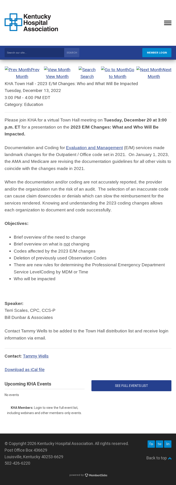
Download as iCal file (24, 369)
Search (71, 52)
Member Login (157, 52)
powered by (76, 475)
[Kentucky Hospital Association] (31, 31)
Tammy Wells (36, 356)
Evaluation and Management (94, 147)
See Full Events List (131, 386)
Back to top (157, 457)
